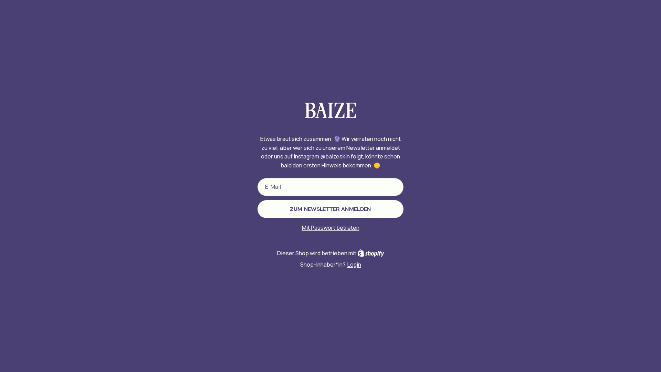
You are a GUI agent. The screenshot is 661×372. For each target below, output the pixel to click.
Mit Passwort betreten (330, 227)
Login (354, 264)
